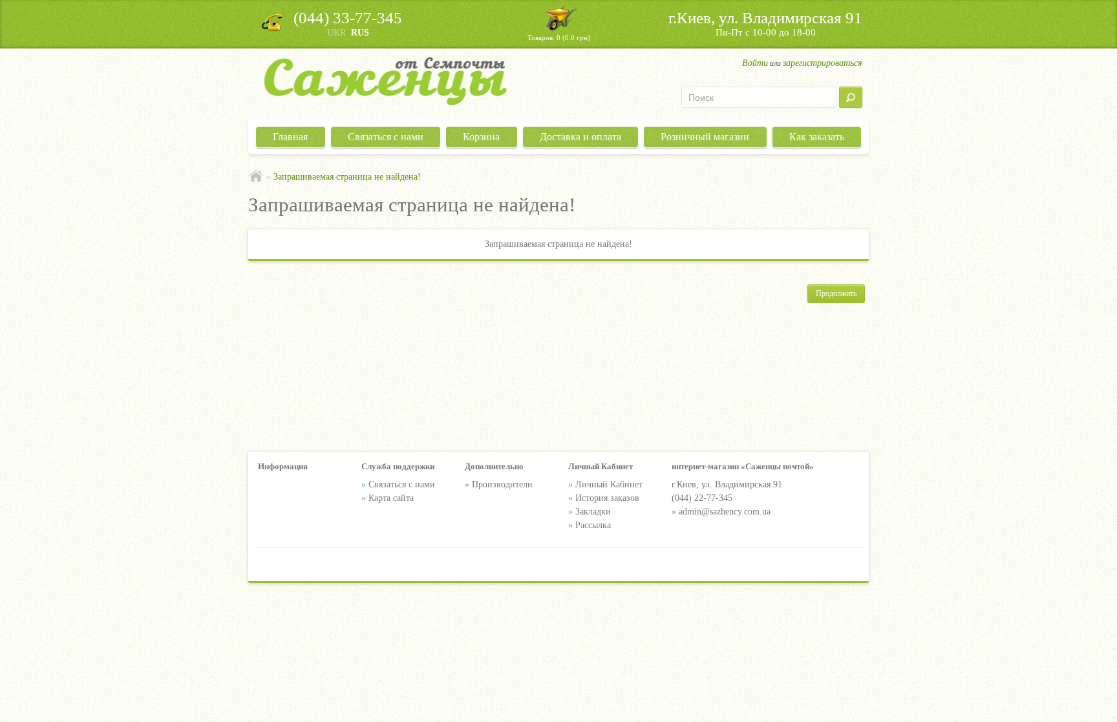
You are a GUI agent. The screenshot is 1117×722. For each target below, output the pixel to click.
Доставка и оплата (580, 136)
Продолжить (836, 293)
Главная (290, 136)
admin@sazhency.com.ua (725, 511)
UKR (336, 32)
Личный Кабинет (609, 484)
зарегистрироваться (822, 63)
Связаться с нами (385, 136)
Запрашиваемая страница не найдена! (347, 177)
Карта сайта (391, 498)
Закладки (593, 511)
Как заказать (816, 136)
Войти (755, 63)
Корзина (481, 136)
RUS (360, 32)
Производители (502, 484)
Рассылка (593, 525)
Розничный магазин (705, 136)
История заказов (607, 498)
